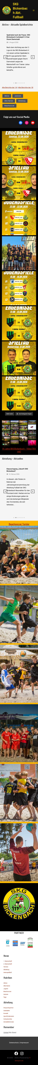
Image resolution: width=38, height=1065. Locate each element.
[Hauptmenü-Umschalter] (33, 10)
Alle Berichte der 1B (25, 83)
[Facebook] (16, 1051)
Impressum (24, 1040)
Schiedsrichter (8, 1017)
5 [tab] (22, 78)
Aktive (6, 91)
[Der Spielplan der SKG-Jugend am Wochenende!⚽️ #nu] (19, 283)
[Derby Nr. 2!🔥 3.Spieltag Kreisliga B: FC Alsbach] (19, 353)
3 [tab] (18, 78)
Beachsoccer (9, 101)
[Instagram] (22, 1051)
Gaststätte (7, 1008)
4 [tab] (20, 78)
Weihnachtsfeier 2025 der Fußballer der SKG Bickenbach (18, 465)
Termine (6, 964)
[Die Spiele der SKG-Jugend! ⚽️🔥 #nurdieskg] (19, 213)
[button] (5, 54)
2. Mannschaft (8, 962)
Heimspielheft (8, 970)
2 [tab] (16, 78)
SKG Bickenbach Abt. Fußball (20, 10)
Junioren (17, 91)
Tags (5, 995)
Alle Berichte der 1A (9, 83)
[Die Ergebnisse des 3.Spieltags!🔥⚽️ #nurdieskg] (19, 318)
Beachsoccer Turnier (19, 521)
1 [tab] (14, 78)
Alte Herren (8, 96)
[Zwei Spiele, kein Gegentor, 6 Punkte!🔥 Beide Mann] (19, 143)
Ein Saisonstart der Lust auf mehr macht (17, 36)
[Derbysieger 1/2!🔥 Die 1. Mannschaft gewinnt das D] (19, 388)
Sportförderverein (9, 1014)
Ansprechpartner (8, 1005)
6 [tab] (24, 78)
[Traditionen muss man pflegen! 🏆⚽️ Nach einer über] (19, 248)
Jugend (6, 986)
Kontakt (6, 1011)
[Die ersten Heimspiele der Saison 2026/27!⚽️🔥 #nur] (19, 178)
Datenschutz (14, 1040)
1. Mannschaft (8, 959)
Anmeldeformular (9, 1019)
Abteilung (21, 96)
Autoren (6, 992)
